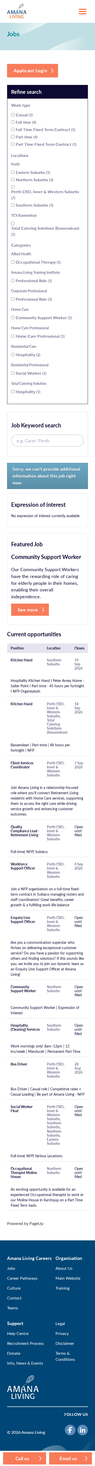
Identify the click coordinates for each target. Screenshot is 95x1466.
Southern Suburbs (34, 205)
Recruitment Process (25, 1343)
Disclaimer (64, 1343)
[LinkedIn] (82, 1430)
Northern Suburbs (34, 180)
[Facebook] (70, 1430)
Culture (14, 1288)
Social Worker (30, 373)
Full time (25, 122)
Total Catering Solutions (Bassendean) (45, 231)
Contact (14, 1297)
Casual (24, 115)
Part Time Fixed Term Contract (45, 144)
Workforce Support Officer (23, 866)
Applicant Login (30, 70)
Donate (13, 1353)
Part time (26, 137)
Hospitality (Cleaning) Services (25, 1027)
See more (28, 609)
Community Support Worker (43, 317)
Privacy (62, 1333)
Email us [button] (68, 1458)
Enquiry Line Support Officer (23, 920)
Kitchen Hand (21, 660)
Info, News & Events (25, 1363)
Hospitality (27, 354)
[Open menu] (82, 11)
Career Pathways (22, 1278)
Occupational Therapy (38, 262)
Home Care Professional (40, 336)
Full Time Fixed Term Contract (45, 129)
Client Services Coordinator (22, 765)
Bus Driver (19, 1064)
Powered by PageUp (25, 1223)
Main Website (67, 1278)
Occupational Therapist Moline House (24, 1173)
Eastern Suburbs (32, 172)
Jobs (11, 1268)
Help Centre (18, 1333)
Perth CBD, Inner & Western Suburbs (45, 194)
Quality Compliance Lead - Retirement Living (25, 831)
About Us (63, 1268)
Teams (12, 1307)
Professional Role (33, 280)
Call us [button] (22, 1458)
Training (62, 1288)
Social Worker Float (21, 1109)
